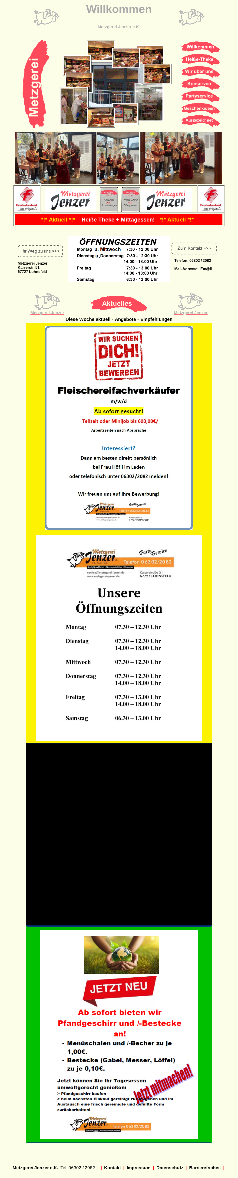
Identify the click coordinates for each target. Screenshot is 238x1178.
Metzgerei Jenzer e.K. (35, 1167)
